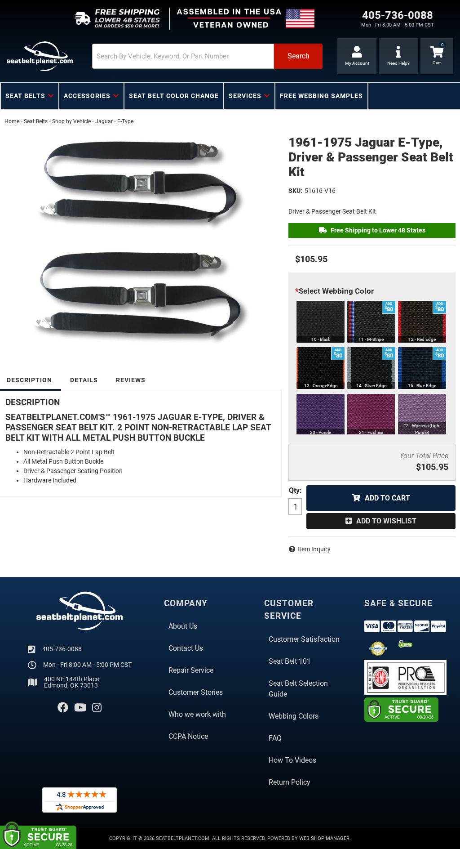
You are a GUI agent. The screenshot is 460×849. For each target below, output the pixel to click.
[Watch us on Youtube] (80, 708)
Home (11, 121)
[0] (436, 56)
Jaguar (104, 121)
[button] (207, 56)
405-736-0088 (62, 648)
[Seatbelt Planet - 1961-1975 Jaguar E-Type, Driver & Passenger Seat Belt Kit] (139, 238)
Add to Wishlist (386, 521)
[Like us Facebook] (63, 708)
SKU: (295, 190)
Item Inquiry (314, 549)
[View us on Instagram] (97, 708)
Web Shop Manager (324, 838)
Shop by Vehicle (71, 121)
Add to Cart (387, 498)
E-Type (125, 121)
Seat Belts (36, 121)
